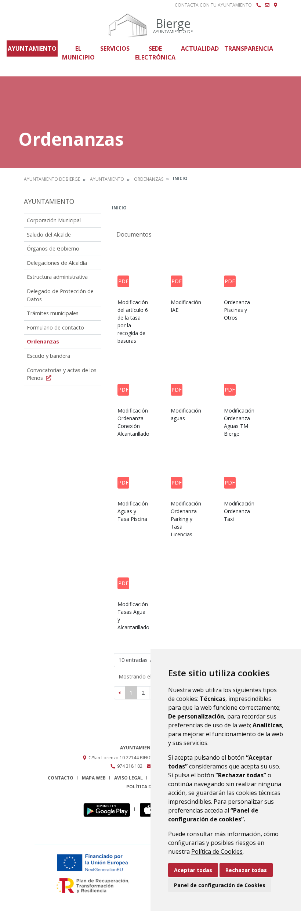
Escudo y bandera (48, 355)
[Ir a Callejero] (275, 5)
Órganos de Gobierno (53, 248)
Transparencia (248, 48)
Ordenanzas (148, 179)
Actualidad (200, 48)
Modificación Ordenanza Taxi (239, 511)
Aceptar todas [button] (193, 870)
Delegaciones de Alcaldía (57, 262)
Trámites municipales (53, 313)
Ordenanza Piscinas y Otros (237, 310)
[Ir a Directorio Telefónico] (258, 5)
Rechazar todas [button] (246, 870)
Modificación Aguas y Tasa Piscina (132, 511)
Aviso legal (128, 778)
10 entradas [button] (133, 659)
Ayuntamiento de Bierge (52, 179)
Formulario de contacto (55, 327)
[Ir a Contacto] (267, 5)
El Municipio (78, 52)
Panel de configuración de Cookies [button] (219, 885)
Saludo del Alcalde (49, 234)
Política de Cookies (217, 851)
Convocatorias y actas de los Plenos (62, 374)
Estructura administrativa (57, 276)
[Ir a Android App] (109, 809)
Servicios (115, 48)
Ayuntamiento (32, 48)
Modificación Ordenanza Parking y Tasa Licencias (186, 519)
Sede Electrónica (155, 52)
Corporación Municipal (54, 220)
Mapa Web (94, 778)
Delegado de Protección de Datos (60, 295)
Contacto (60, 778)
